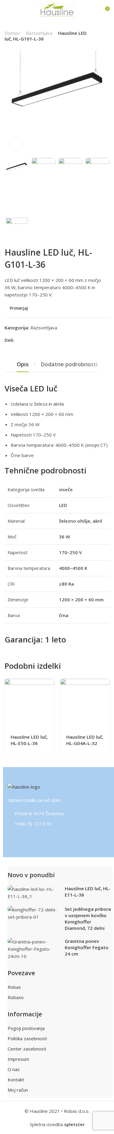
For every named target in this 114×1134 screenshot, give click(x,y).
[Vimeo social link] (39, 837)
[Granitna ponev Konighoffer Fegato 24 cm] (34, 949)
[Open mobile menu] (7, 11)
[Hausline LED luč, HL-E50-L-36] (29, 703)
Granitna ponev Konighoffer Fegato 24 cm (87, 947)
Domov (12, 33)
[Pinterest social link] (26, 340)
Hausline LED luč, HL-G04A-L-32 (84, 740)
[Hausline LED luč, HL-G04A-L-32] (84, 703)
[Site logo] (57, 10)
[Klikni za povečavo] (15, 144)
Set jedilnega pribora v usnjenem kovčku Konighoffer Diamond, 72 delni (88, 918)
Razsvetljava (39, 33)
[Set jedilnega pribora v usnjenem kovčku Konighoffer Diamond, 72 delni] (34, 913)
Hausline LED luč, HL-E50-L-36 (29, 740)
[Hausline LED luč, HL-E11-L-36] (34, 892)
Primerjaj (19, 308)
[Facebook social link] (18, 340)
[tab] (23, 364)
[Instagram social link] (17, 837)
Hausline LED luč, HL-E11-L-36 (88, 891)
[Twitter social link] (34, 340)
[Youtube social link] (47, 837)
